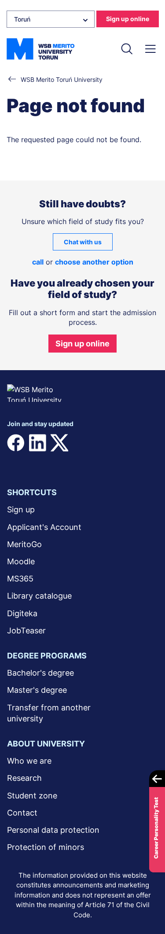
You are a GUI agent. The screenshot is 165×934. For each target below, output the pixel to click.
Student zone (32, 795)
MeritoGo (24, 544)
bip (101, 460)
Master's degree (37, 690)
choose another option (94, 261)
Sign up (21, 509)
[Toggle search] (126, 49)
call (38, 261)
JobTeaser (26, 630)
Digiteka (22, 613)
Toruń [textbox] (22, 19)
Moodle (21, 561)
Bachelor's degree (40, 672)
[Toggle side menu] (150, 49)
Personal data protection (53, 830)
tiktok (16, 460)
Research (24, 778)
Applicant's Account (44, 527)
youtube (103, 443)
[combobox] (51, 19)
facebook (16, 443)
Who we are (29, 760)
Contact (22, 812)
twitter (59, 443)
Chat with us (83, 242)
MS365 (20, 578)
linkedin (37, 443)
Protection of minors (45, 847)
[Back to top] (146, 901)
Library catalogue (39, 595)
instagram (81, 443)
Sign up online (127, 18)
